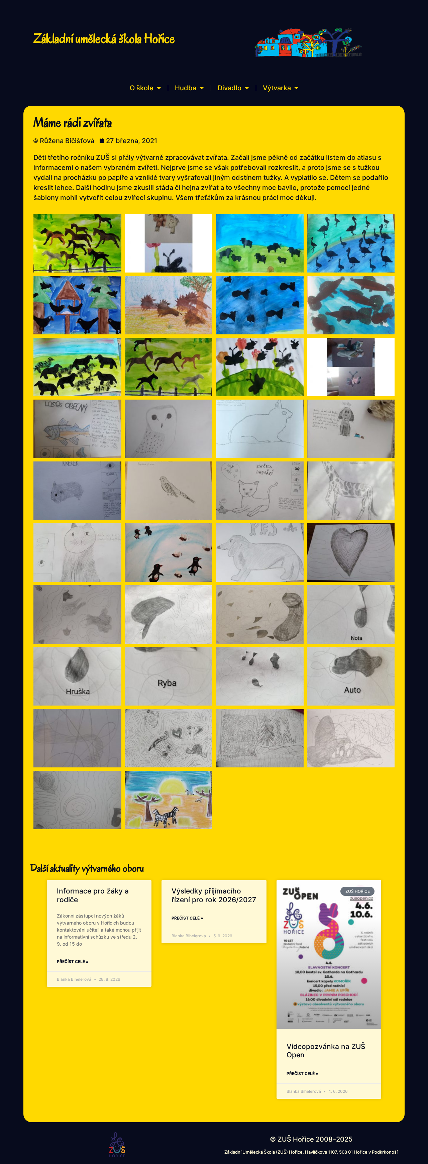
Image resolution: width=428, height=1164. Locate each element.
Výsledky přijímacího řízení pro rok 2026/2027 (214, 895)
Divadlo (229, 88)
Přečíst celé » (73, 961)
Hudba (185, 88)
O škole (141, 88)
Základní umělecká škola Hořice (104, 38)
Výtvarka (277, 88)
